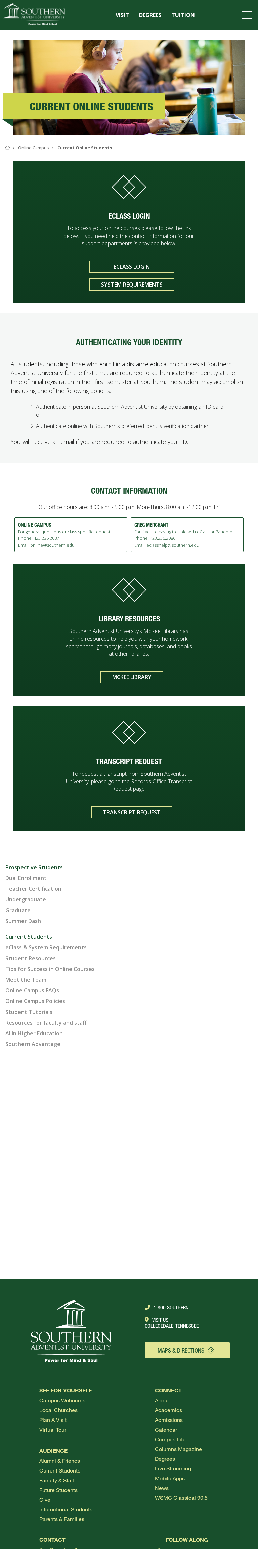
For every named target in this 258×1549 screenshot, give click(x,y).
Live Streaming (173, 1468)
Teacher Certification (33, 888)
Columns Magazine (178, 1449)
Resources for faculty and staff (46, 1022)
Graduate (18, 910)
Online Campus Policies (35, 1001)
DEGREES (150, 15)
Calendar (166, 1429)
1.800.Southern (171, 1307)
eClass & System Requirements (46, 947)
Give (44, 1499)
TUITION (183, 15)
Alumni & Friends (59, 1460)
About (162, 1400)
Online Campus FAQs (32, 990)
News (162, 1488)
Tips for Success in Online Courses (50, 969)
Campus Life (170, 1439)
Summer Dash (23, 921)
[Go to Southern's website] (34, 15)
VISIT (122, 15)
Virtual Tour (52, 1429)
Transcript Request (132, 812)
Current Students (59, 1470)
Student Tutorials (28, 1012)
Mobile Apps (170, 1478)
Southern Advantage (32, 1044)
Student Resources (30, 958)
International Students (65, 1509)
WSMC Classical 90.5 (181, 1497)
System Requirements (132, 284)
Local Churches (58, 1410)
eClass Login (132, 266)
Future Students (58, 1490)
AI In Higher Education (34, 1033)
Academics (168, 1410)
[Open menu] (248, 15)
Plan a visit (53, 1419)
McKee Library (132, 677)
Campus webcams (62, 1400)
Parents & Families (61, 1519)
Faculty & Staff (57, 1480)
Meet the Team (25, 979)
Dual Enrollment (26, 878)
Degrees (165, 1458)
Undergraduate (25, 899)
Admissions (169, 1419)
